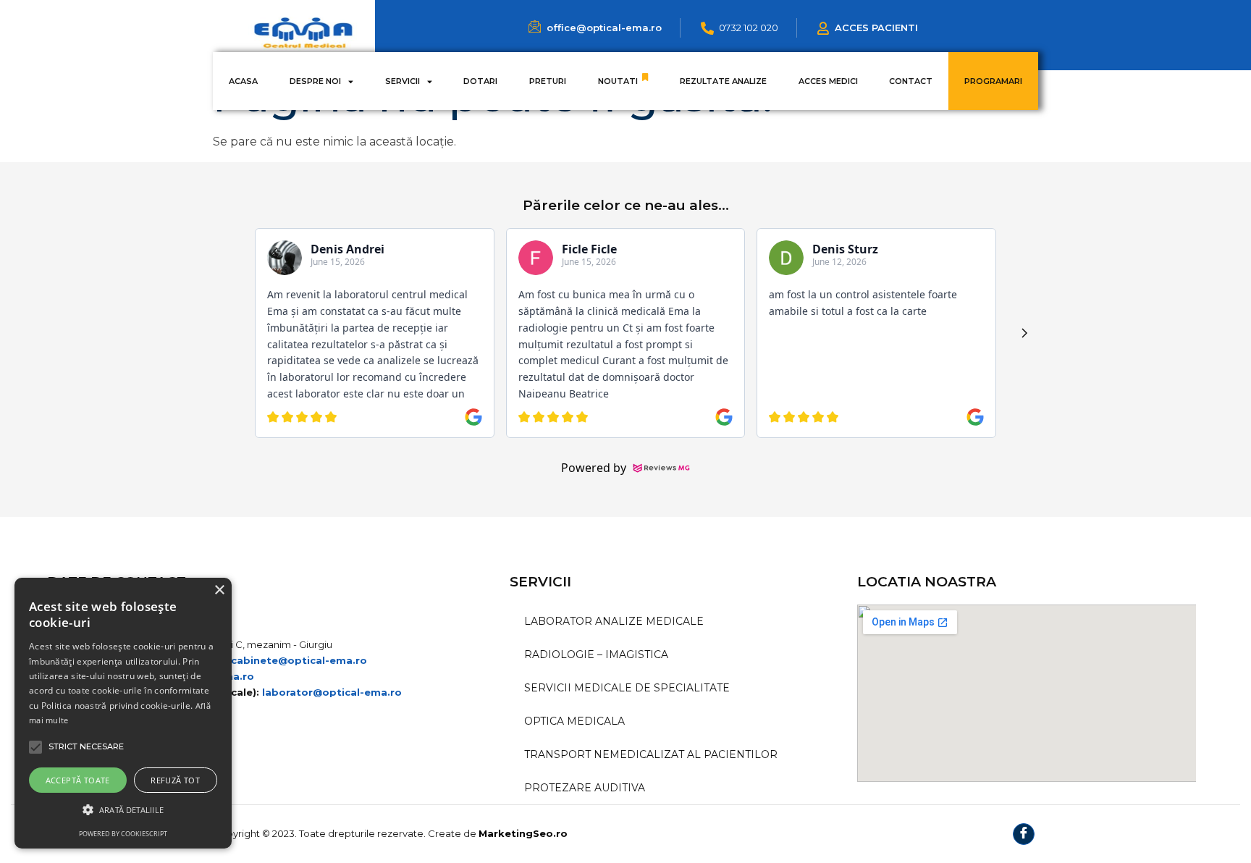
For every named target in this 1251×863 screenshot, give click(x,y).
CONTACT (910, 81)
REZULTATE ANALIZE (723, 81)
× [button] (219, 590)
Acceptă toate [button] (78, 780)
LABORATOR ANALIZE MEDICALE (614, 621)
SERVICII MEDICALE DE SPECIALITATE (627, 687)
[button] (123, 810)
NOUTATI (618, 81)
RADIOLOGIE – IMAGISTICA (596, 654)
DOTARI (480, 81)
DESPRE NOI (315, 81)
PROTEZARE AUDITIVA (584, 787)
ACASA (243, 81)
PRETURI (547, 81)
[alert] (123, 713)
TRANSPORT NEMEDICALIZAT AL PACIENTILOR (651, 754)
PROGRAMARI (993, 81)
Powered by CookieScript (123, 833)
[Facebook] (1024, 834)
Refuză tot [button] (175, 780)
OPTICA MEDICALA (574, 721)
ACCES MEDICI (828, 81)
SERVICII (402, 81)
